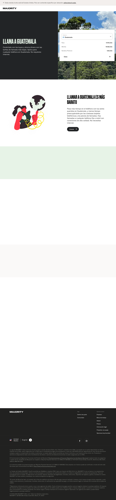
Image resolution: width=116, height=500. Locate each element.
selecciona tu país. (70, 3)
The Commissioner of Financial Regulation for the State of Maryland (68, 458)
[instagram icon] (86, 440)
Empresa (99, 414)
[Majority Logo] (9, 8)
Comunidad (80, 417)
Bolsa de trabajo (101, 417)
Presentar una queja (102, 430)
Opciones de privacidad (103, 433)
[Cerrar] (4, 2)
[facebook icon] (79, 440)
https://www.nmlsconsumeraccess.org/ (45, 466)
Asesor (99, 421)
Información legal (102, 427)
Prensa (99, 424)
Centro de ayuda (82, 414)
